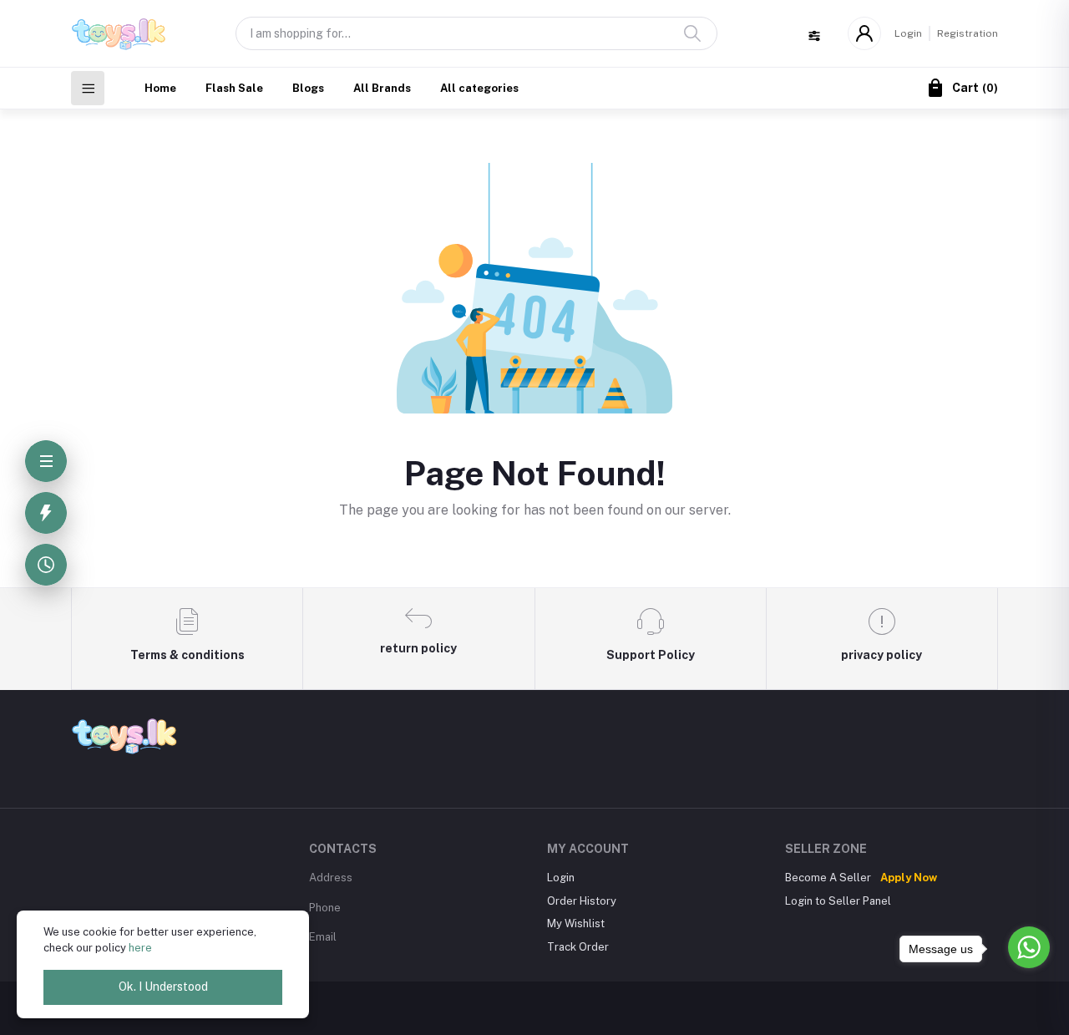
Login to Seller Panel (838, 901)
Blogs (308, 88)
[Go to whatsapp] (1029, 947)
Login (908, 33)
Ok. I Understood (163, 986)
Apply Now (908, 877)
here (140, 947)
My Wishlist (576, 923)
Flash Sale (234, 88)
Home (160, 88)
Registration (967, 33)
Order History (581, 901)
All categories (479, 88)
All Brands (382, 88)
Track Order (578, 947)
